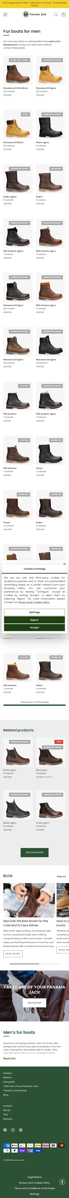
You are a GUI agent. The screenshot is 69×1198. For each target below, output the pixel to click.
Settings (34, 612)
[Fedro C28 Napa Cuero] (50, 178)
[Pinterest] (20, 1130)
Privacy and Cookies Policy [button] (34, 1182)
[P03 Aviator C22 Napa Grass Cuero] (18, 667)
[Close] (64, 564)
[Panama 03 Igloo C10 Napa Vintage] (50, 70)
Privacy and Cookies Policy (34, 602)
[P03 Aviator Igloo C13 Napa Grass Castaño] (50, 233)
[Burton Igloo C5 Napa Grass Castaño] (18, 752)
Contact (7, 1105)
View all (61, 876)
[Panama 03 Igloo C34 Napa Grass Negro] (50, 341)
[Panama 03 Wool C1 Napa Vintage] (18, 124)
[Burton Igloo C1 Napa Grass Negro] (18, 805)
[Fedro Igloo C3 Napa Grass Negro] (50, 124)
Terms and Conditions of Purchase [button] (34, 1188)
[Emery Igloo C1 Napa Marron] (51, 805)
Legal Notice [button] (34, 1177)
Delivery (7, 1073)
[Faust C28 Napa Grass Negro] (50, 450)
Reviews (7, 1118)
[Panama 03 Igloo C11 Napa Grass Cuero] (18, 341)
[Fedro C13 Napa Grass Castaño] (50, 667)
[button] (62, 1182)
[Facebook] (5, 1130)
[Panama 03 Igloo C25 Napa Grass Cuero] (18, 559)
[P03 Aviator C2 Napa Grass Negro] (18, 396)
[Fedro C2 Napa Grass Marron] (50, 504)
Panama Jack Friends (15, 1090)
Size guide (9, 1081)
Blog (5, 1094)
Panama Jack (17, 1160)
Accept (34, 627)
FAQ (5, 1114)
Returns (7, 1077)
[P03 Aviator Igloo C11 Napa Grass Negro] (50, 396)
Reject (34, 619)
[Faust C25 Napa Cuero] (18, 504)
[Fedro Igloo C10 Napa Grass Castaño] (18, 178)
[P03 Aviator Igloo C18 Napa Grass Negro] (18, 233)
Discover (34, 1002)
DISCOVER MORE (34, 852)
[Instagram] (13, 1130)
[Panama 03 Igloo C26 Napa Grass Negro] (18, 287)
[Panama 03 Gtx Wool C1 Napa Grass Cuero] (18, 70)
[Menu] (5, 14)
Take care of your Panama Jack (20, 1086)
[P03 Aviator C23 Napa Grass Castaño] (18, 450)
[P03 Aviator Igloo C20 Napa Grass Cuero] (50, 287)
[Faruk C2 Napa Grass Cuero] (50, 559)
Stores (6, 1110)
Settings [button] (34, 1194)
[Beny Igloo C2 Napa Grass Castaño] (51, 752)
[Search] (56, 15)
